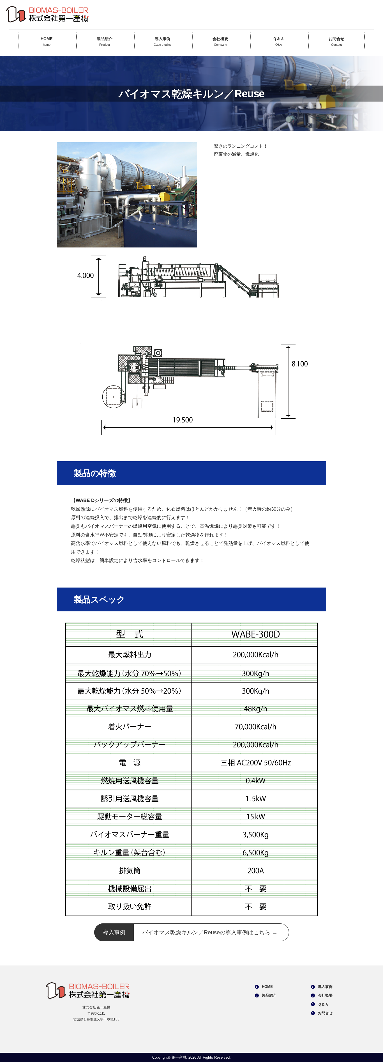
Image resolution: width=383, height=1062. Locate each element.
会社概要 (220, 41)
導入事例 (163, 41)
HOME (46, 41)
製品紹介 (104, 41)
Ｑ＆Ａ (278, 41)
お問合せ (336, 41)
